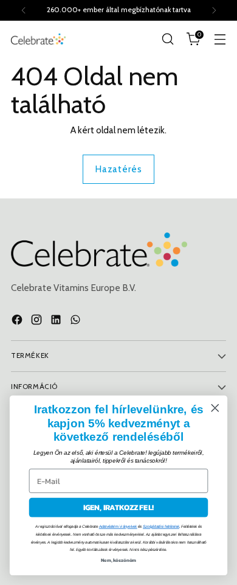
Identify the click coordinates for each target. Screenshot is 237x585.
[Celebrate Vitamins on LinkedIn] (57, 322)
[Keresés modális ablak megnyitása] (167, 39)
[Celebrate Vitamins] (38, 38)
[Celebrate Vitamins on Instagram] (37, 322)
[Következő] (214, 10)
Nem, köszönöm (119, 560)
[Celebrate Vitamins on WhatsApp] (76, 322)
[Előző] (23, 10)
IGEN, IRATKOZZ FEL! (118, 507)
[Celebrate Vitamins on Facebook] (18, 322)
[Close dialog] (215, 407)
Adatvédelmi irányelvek (118, 527)
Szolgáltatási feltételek (161, 527)
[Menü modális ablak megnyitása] (219, 39)
